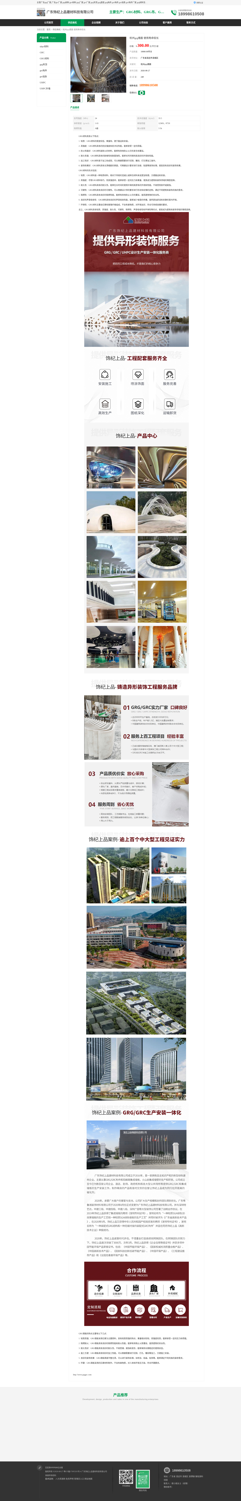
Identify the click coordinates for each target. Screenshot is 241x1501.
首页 (48, 30)
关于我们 (119, 22)
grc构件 (43, 70)
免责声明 (70, 1479)
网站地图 (88, 1479)
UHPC (43, 82)
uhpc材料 (44, 46)
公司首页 (48, 22)
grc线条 (43, 76)
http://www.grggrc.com (82, 1375)
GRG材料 (44, 58)
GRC (42, 52)
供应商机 (72, 22)
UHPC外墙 (45, 88)
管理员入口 (79, 1479)
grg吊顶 (43, 64)
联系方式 (190, 22)
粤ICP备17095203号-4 (72, 1471)
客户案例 (167, 22)
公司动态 (143, 22)
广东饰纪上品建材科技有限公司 (94, 1471)
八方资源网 (60, 1479)
